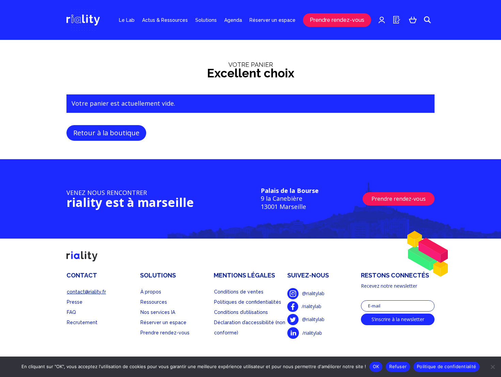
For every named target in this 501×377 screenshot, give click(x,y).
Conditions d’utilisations (241, 312)
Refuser (398, 366)
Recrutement (82, 322)
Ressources (153, 302)
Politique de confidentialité (446, 366)
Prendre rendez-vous (337, 20)
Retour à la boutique (106, 132)
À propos (150, 292)
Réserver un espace (272, 20)
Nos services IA (157, 312)
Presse (74, 302)
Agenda (233, 20)
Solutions (206, 20)
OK (376, 366)
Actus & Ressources (165, 20)
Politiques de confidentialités (247, 302)
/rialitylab (311, 306)
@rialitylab (313, 293)
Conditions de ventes (238, 292)
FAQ (71, 312)
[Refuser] (492, 366)
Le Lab (127, 20)
